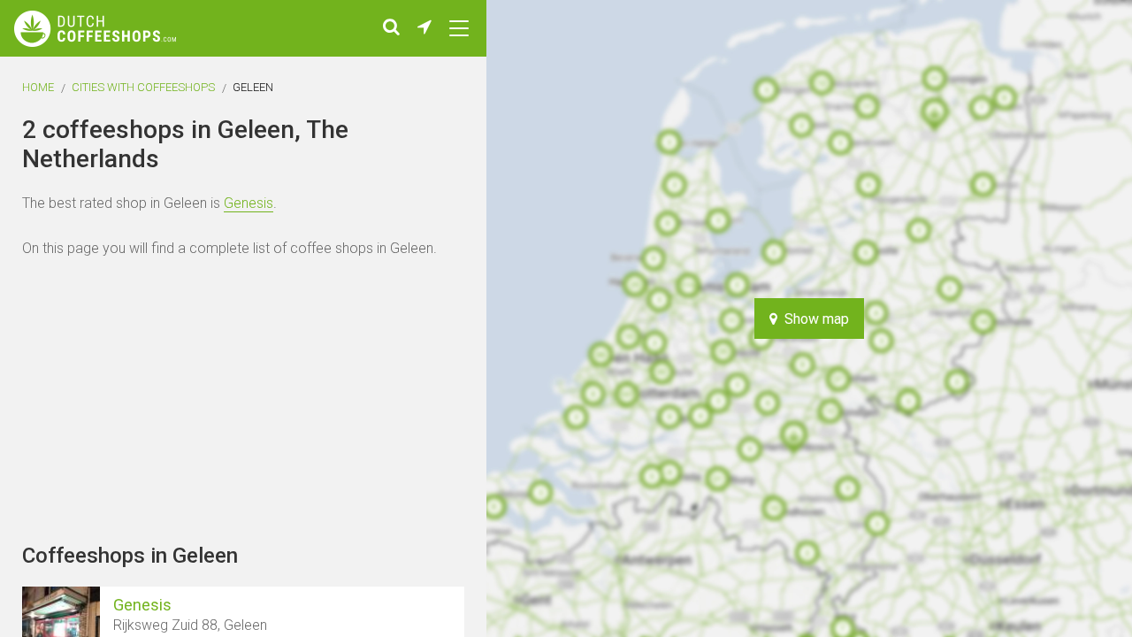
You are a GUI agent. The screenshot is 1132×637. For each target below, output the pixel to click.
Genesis (248, 203)
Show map (813, 319)
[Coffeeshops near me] (424, 28)
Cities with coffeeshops (143, 87)
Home (38, 87)
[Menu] (459, 28)
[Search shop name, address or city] (391, 28)
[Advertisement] (1026, 318)
